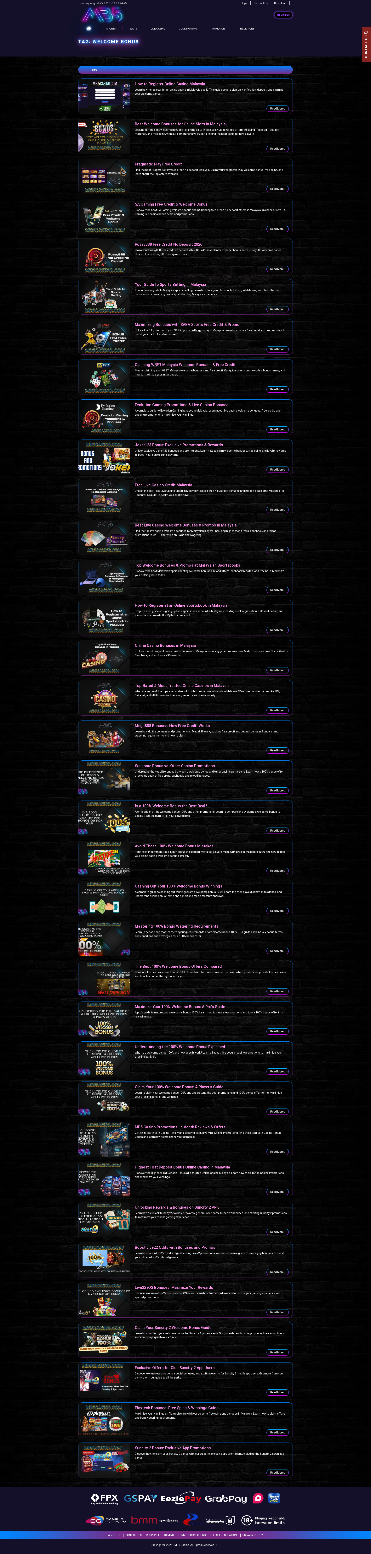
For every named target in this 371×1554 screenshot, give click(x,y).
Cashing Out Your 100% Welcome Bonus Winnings (178, 886)
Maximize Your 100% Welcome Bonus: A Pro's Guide (180, 1006)
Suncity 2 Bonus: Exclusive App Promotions (173, 1448)
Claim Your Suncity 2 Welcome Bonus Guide (173, 1327)
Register (283, 14)
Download (280, 3)
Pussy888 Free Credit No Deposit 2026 (168, 244)
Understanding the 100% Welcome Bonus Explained (180, 1046)
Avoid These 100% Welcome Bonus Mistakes (174, 846)
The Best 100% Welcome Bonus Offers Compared (178, 966)
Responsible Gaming (160, 1535)
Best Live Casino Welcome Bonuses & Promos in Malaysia (186, 525)
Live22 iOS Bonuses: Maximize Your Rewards (174, 1287)
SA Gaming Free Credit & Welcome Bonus (171, 204)
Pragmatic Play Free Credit (158, 164)
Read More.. (277, 108)
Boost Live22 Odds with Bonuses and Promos (175, 1247)
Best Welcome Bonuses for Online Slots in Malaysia (180, 124)
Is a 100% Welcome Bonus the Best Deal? (171, 806)
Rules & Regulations (224, 1535)
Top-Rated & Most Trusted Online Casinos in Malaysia (182, 685)
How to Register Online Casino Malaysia (170, 84)
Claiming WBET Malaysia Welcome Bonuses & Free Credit (185, 364)
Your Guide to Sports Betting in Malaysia (170, 284)
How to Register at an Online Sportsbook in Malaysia (181, 605)
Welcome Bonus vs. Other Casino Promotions (175, 766)
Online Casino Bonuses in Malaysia (165, 645)
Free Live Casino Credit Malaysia (163, 485)
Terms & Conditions (192, 1535)
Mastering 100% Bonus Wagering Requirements (176, 926)
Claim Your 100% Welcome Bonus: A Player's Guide (179, 1087)
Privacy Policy (253, 1535)
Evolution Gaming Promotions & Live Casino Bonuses (181, 404)
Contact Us (261, 3)
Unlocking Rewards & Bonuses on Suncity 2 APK (177, 1207)
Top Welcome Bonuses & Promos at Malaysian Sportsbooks (187, 565)
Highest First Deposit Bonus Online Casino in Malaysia (182, 1167)
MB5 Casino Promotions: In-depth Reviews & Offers (180, 1127)
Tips (94, 69)
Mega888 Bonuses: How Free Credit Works (172, 725)
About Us (114, 1535)
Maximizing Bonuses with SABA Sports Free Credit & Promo (187, 324)
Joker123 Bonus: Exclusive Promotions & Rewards (179, 445)
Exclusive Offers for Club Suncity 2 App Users (175, 1367)
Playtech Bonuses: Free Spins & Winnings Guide (177, 1408)
